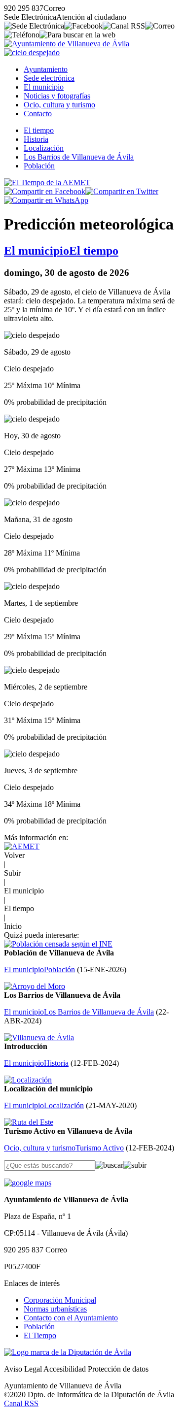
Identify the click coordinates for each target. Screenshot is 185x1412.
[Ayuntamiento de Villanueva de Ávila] (66, 43)
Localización (44, 148)
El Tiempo (40, 1335)
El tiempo (39, 130)
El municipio (44, 87)
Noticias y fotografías (57, 96)
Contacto (38, 113)
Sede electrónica (49, 78)
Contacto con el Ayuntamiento (71, 1317)
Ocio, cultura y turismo (59, 104)
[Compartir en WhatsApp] (46, 200)
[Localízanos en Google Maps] (27, 1183)
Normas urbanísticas (55, 1309)
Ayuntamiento (46, 69)
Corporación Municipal (60, 1300)
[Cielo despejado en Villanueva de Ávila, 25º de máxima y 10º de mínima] (32, 52)
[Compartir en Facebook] (44, 191)
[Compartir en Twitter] (121, 191)
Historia (36, 139)
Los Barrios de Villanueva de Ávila (79, 157)
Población (39, 166)
